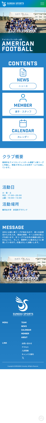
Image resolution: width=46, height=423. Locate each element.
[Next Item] (42, 266)
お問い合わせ (27, 343)
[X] (23, 357)
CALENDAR (26, 330)
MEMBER (25, 333)
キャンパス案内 (28, 354)
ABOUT (24, 337)
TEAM (23, 322)
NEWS (24, 326)
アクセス (25, 347)
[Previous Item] (4, 266)
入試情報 (25, 350)
